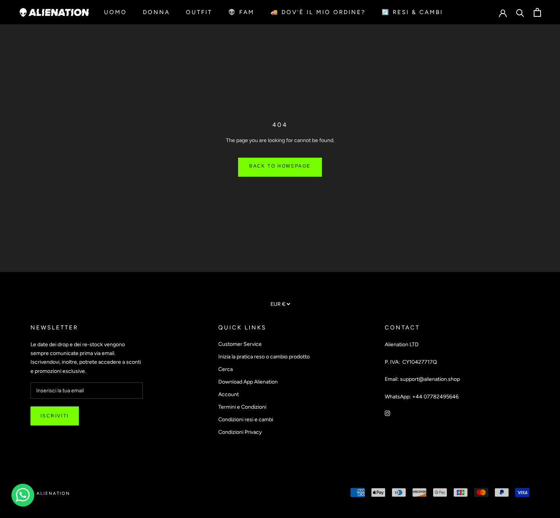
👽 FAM (241, 12)
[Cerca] (520, 12)
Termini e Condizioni (242, 407)
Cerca (225, 369)
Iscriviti (54, 416)
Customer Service (240, 344)
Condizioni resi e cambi (245, 419)
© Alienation (50, 493)
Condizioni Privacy (240, 432)
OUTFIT (199, 12)
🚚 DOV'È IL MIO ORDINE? (318, 12)
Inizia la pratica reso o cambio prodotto (264, 356)
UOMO (115, 12)
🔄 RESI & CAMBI (412, 12)
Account (228, 394)
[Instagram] (387, 413)
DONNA (156, 12)
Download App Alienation (248, 382)
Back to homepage (279, 166)
